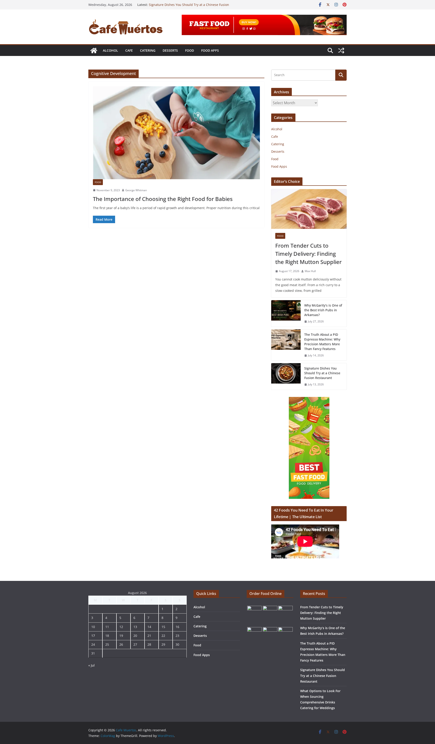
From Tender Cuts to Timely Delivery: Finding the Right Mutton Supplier (308, 254)
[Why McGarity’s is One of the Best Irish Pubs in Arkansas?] (286, 313)
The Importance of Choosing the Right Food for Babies (163, 199)
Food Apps (210, 50)
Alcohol (110, 50)
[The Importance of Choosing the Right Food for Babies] (176, 132)
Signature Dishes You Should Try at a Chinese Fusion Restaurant (322, 373)
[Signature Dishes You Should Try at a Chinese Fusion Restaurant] (286, 376)
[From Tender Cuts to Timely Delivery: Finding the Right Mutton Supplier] (309, 209)
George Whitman (136, 190)
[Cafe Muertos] (93, 50)
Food (189, 50)
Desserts (170, 50)
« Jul (91, 665)
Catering (147, 50)
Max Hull (310, 271)
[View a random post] (341, 50)
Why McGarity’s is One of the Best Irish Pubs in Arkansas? (323, 310)
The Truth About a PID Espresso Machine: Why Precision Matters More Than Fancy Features (322, 341)
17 (93, 635)
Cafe (129, 50)
